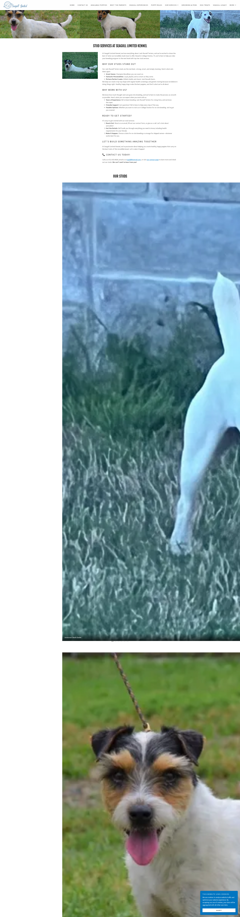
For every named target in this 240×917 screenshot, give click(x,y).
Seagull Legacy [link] (220, 5)
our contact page (153, 160)
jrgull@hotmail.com (134, 160)
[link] (15, 5)
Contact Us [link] (83, 5)
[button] (172, 5)
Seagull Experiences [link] (138, 5)
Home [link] (72, 5)
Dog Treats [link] (205, 5)
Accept (219, 910)
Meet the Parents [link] (118, 5)
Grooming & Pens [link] (189, 5)
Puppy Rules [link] (156, 5)
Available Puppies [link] (99, 5)
